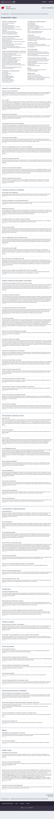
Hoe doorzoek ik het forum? (33, 50)
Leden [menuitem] (16, 803)
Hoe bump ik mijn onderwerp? (8, 68)
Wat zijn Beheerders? (32, 23)
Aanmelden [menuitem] (51, 1)
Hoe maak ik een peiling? (6, 56)
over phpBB (43, 755)
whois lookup (28, 772)
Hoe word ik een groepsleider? (33, 27)
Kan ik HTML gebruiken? (6, 73)
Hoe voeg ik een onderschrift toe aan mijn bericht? (11, 55)
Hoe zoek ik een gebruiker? (33, 54)
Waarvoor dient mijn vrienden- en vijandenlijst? (37, 44)
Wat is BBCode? (5, 72)
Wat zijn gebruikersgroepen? (33, 25)
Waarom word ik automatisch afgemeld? (10, 32)
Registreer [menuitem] (44, 1)
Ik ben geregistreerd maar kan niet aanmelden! (11, 26)
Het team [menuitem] (22, 803)
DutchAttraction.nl (5, 798)
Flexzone (31, 807)
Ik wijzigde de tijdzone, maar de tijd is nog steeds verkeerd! (13, 41)
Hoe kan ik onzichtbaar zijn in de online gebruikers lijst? (12, 39)
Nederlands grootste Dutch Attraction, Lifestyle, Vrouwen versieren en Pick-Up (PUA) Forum (29, 798)
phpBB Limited (44, 754)
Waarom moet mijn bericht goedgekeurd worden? (11, 67)
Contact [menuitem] (27, 803)
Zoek (12, 2)
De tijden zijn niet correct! (7, 40)
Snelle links (50, 7)
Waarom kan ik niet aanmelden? (8, 27)
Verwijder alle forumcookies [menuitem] (7, 803)
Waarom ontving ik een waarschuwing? (9, 62)
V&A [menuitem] (44, 7)
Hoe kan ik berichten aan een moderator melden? (11, 63)
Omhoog (4, 110)
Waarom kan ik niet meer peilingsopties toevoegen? (12, 57)
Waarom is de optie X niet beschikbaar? (35, 76)
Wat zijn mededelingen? (6, 78)
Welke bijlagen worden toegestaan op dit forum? (37, 69)
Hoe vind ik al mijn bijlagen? (33, 70)
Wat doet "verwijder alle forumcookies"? (10, 33)
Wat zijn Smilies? (5, 74)
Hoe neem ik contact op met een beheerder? (36, 79)
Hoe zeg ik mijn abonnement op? (34, 65)
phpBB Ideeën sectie (12, 764)
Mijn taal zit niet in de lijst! (7, 42)
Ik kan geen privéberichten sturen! (34, 36)
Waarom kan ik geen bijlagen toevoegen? (10, 61)
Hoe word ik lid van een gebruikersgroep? (36, 26)
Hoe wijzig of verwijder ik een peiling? (9, 58)
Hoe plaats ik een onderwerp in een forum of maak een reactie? (14, 52)
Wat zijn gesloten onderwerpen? (8, 80)
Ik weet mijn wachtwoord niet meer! (9, 31)
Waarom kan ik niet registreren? (8, 25)
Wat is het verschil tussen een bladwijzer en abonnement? (39, 59)
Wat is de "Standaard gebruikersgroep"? (35, 31)
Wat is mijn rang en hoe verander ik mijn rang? (11, 46)
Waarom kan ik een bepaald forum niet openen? (11, 59)
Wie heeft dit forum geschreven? (34, 74)
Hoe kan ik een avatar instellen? (8, 45)
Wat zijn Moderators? (32, 24)
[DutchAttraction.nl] (8, 8)
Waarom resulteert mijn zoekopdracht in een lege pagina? (39, 53)
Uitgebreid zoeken (14, 2)
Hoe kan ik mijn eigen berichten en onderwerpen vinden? (38, 55)
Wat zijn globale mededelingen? (8, 77)
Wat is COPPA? (5, 24)
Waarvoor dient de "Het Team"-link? (34, 32)
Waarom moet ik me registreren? (8, 23)
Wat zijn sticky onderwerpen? (7, 79)
